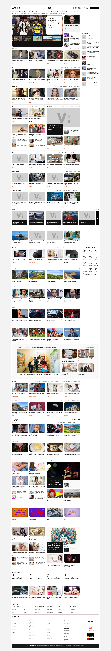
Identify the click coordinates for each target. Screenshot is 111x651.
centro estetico (49, 609)
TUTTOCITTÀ (63, 645)
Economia (21, 11)
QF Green (49, 106)
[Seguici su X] (92, 621)
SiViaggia (14, 268)
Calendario (13, 631)
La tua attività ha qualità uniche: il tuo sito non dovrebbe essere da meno (54, 597)
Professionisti (73, 606)
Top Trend (13, 598)
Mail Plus (16, 13)
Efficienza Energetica (69, 106)
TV (51, 11)
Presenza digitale (60, 583)
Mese (70, 524)
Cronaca (67, 307)
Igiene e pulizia (74, 381)
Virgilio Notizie (31, 620)
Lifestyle (70, 67)
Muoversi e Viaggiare (39, 606)
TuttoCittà (48, 640)
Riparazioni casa (57, 381)
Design (55, 228)
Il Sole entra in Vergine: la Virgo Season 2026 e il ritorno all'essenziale (71, 565)
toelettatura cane (61, 609)
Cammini (65, 282)
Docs (39, 13)
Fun (64, 13)
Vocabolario (66, 636)
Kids (13, 506)
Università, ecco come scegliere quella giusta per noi (22, 140)
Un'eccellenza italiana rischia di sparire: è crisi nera (73, 485)
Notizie (13, 11)
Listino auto (49, 628)
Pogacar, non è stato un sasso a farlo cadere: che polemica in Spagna (54, 339)
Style (36, 106)
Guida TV (56, 86)
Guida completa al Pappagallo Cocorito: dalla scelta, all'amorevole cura (22, 563)
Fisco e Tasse (64, 152)
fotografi (71, 612)
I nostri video (15, 209)
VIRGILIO (38, 645)
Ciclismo (48, 342)
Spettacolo (50, 25)
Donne (25, 11)
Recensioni (78, 190)
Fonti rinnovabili (77, 106)
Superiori (78, 286)
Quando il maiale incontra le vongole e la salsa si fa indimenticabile (92, 37)
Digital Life (65, 190)
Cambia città (14, 422)
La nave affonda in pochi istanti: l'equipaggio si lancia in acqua (53, 222)
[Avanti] (97, 218)
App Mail (13, 632)
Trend (78, 11)
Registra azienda (49, 634)
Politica (72, 307)
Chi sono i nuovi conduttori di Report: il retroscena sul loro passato (18, 300)
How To (69, 190)
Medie (74, 286)
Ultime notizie (62, 307)
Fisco (48, 167)
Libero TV (30, 638)
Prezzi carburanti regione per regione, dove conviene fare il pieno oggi (93, 42)
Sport (17, 11)
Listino (74, 171)
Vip (65, 28)
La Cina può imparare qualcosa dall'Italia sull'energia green (73, 131)
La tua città (66, 634)
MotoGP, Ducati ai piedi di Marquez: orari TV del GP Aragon (92, 63)
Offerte (67, 48)
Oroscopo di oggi (59, 524)
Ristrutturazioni (67, 228)
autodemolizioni (37, 609)
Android (56, 190)
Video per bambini (68, 505)
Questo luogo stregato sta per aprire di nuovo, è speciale (74, 35)
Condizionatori (67, 396)
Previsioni (78, 422)
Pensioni (74, 152)
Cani (37, 524)
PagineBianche (49, 638)
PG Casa (48, 635)
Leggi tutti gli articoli (90, 347)
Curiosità (78, 171)
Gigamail (13, 628)
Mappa (74, 422)
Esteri (76, 307)
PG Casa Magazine (50, 637)
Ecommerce (75, 583)
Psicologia (34, 459)
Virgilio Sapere (49, 622)
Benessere (29, 459)
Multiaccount (14, 629)
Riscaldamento (38, 381)
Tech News (14, 205)
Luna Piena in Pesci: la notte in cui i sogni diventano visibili (73, 550)
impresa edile (14, 609)
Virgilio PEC (14, 623)
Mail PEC (21, 13)
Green (65, 128)
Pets (13, 524)
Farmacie (60, 422)
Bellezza (78, 67)
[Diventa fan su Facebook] (89, 621)
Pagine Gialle (15, 604)
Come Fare (48, 82)
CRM (79, 583)
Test (44, 106)
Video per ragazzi (77, 505)
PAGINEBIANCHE (58, 645)
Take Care (14, 460)
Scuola (63, 11)
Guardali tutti (96, 209)
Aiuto (13, 634)
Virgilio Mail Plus (14, 622)
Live (74, 325)
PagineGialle (49, 632)
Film (75, 86)
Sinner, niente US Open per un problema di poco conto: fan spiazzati (18, 339)
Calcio (59, 325)
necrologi (60, 612)
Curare (13, 489)
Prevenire (31, 474)
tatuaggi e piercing (50, 612)
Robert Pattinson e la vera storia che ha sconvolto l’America (74, 44)
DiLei (13, 67)
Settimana (66, 524)
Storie (79, 307)
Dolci (74, 441)
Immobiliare (59, 152)
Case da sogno (49, 228)
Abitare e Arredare (15, 606)
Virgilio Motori (15, 171)
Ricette (54, 11)
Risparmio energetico (66, 381)
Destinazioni (66, 640)
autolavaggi (37, 612)
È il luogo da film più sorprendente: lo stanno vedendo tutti (91, 68)
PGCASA (53, 645)
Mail (12, 13)
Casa (13, 243)
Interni (48, 396)
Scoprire (30, 489)
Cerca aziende (66, 630)
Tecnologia (31, 62)
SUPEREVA (82, 645)
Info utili (13, 167)
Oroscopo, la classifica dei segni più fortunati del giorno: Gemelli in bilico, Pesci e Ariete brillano (54, 546)
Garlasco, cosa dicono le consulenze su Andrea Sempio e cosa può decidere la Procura (71, 100)
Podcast (43, 524)
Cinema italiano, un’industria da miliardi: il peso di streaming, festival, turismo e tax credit (54, 481)
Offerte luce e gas (44, 13)
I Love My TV (55, 247)
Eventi (56, 422)
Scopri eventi (66, 631)
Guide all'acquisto (73, 48)
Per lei (79, 48)
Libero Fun (66, 626)
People (61, 67)
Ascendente (78, 524)
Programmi (65, 86)
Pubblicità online (68, 583)
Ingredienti (78, 441)
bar (24, 609)
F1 (68, 325)
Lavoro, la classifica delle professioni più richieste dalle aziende (35, 300)
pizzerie (25, 612)
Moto (67, 171)
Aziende (64, 422)
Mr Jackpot (66, 625)
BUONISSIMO (78, 645)
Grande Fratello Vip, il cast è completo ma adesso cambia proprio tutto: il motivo (55, 100)
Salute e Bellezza (50, 606)
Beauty (28, 106)
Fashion (32, 106)
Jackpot (60, 13)
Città (75, 11)
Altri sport (78, 325)
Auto (64, 171)
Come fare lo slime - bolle (69, 517)
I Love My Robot (77, 247)
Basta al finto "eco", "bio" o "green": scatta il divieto (54, 127)
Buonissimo (15, 441)
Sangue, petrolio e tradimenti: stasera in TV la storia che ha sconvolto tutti (18, 100)
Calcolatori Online (67, 639)
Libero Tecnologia (16, 190)
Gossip (47, 11)
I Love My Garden (69, 247)
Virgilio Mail (14, 620)
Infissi (79, 381)
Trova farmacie (66, 633)
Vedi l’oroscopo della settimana (90, 274)
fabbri (13, 612)
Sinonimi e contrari (64, 286)
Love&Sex (40, 106)
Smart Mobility (49, 629)
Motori (37, 11)
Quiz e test (78, 400)
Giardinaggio (73, 228)
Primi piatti (63, 441)
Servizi (59, 606)
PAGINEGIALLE (42, 645)
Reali (13, 82)
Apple (60, 190)
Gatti (40, 524)
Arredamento (60, 228)
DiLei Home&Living (16, 229)
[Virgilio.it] (16, 8)
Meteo (29, 11)
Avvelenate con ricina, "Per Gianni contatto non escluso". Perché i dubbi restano (36, 100)
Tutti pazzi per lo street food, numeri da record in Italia (74, 39)
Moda (13, 63)
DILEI (67, 645)
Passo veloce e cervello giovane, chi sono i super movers (39, 492)
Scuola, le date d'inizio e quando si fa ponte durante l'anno (38, 374)
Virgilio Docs (14, 626)
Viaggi (33, 11)
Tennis (13, 342)
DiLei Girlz (14, 106)
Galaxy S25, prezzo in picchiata (36, 60)
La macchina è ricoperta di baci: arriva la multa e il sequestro (18, 222)
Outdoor (78, 228)
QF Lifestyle (50, 460)
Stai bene (13, 474)
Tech (41, 11)
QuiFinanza (15, 152)
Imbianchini (44, 381)
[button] (61, 33)
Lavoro (79, 152)
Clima (63, 106)
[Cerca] (49, 8)
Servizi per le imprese (17, 584)
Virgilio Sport (31, 622)
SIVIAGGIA (69, 645)
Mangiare (25, 606)
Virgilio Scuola (49, 623)
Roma (15, 420)
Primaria (70, 286)
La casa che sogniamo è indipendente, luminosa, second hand (36, 120)
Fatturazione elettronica (32, 13)
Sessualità (43, 459)
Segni (73, 524)
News (61, 86)
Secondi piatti (69, 441)
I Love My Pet (62, 247)
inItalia (71, 11)
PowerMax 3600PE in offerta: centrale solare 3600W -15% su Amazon (71, 261)
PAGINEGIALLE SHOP (48, 645)
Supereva (14, 400)
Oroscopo (59, 11)
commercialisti (72, 609)
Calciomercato (64, 325)
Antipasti (58, 441)
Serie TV (78, 86)
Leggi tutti (78, 459)
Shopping (48, 620)
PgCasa (14, 381)
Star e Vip (66, 67)
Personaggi (71, 86)
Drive (25, 13)
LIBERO (35, 645)
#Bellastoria (31, 82)
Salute (67, 11)
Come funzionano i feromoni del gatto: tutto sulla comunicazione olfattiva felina (36, 538)
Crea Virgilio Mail (94, 7)
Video (44, 11)
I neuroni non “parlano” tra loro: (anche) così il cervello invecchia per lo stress (40, 497)
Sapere (81, 11)
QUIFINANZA (74, 645)
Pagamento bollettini (53, 13)
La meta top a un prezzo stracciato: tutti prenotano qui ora (93, 78)
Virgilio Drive (14, 625)
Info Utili (70, 152)
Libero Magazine (32, 637)
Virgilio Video (31, 625)
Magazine (14, 86)
